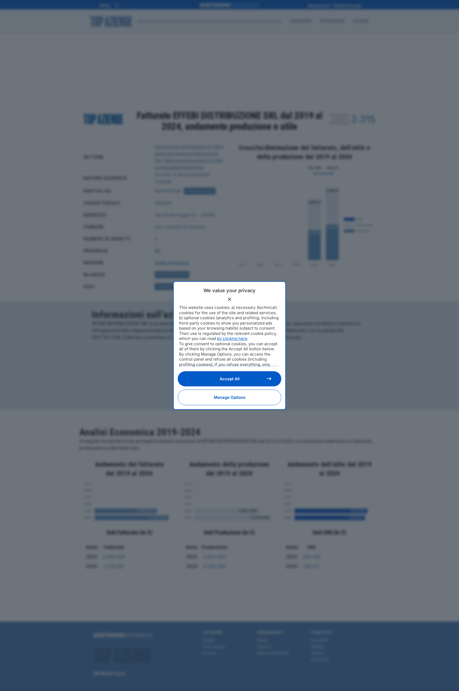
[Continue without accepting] (229, 299)
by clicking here (232, 338)
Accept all (230, 378)
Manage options (229, 397)
